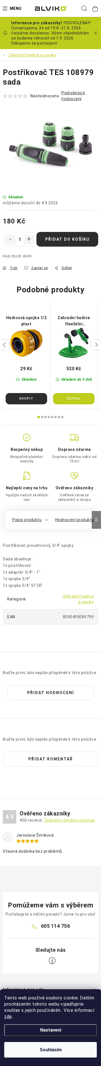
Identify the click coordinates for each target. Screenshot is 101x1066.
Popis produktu (27, 519)
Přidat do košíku (67, 239)
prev (4, 344)
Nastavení (50, 1030)
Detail (74, 398)
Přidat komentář (50, 759)
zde (8, 1016)
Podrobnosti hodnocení (73, 96)
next (96, 344)
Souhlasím (51, 1049)
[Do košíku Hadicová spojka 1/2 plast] (26, 398)
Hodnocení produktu (74, 519)
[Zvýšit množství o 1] (29, 239)
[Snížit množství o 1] (10, 239)
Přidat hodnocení (50, 692)
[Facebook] (52, 960)
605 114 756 (55, 926)
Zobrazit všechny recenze (69, 820)
